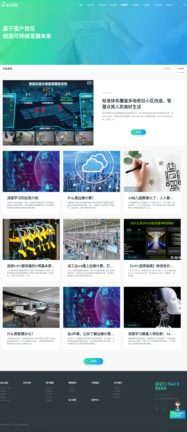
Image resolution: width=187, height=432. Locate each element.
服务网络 (117, 394)
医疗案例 (49, 397)
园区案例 (49, 394)
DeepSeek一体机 (5, 388)
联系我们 (117, 397)
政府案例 (49, 388)
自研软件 (3, 394)
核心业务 (90, 5)
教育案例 (49, 391)
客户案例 (113, 5)
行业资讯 (180, 68)
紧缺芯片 (3, 397)
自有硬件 (3, 391)
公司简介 (117, 388)
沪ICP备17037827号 (40, 425)
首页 (81, 5)
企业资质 (117, 391)
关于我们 (146, 5)
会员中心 (169, 5)
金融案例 (49, 400)
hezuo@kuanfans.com (164, 395)
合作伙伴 (101, 5)
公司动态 (166, 68)
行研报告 (135, 5)
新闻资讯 (124, 5)
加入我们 (158, 5)
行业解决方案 (5, 400)
